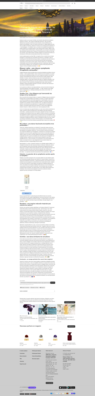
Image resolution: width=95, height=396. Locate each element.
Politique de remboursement (37, 390)
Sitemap (21, 391)
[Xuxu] (55, 335)
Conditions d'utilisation (28, 390)
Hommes (41, 5)
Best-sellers (31, 5)
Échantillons (47, 5)
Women (37, 5)
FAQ (21, 358)
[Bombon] (27, 335)
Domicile (21, 37)
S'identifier (73, 0)
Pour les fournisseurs (69, 390)
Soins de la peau (54, 5)
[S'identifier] (72, 3)
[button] (27, 341)
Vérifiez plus (71, 326)
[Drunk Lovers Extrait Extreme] (70, 335)
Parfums (21, 5)
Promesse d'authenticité (62, 390)
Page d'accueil (23, 363)
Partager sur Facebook (25, 287)
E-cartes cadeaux (23, 350)
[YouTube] (27, 387)
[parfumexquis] (22, 3)
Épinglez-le (43, 287)
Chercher (22, 361)
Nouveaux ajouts (35, 358)
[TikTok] (20, 387)
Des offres (68, 5)
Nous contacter (23, 356)
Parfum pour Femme (36, 353)
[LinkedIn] (25, 387)
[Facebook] (23, 387)
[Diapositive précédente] (71, 330)
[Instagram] (21, 387)
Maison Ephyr (68, 354)
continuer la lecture (69, 302)
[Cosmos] (41, 335)
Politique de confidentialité (53, 390)
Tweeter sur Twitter (35, 287)
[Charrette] (74, 3)
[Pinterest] (24, 387)
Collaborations (22, 390)
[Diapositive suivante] (74, 330)
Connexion (22, 353)
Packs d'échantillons (36, 356)
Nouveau (26, 5)
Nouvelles (24, 37)
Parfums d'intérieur (62, 5)
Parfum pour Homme (36, 350)
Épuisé (55, 340)
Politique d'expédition (45, 390)
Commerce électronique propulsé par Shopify (57, 394)
